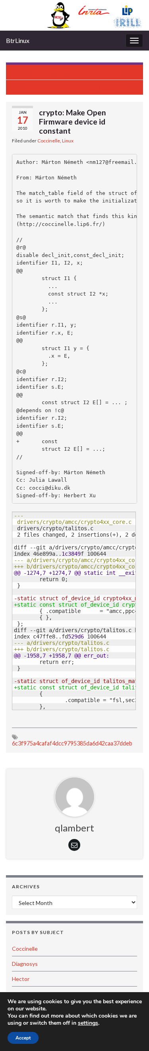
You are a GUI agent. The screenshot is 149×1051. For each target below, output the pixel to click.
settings (88, 1023)
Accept (23, 1038)
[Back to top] (131, 1033)
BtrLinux (17, 40)
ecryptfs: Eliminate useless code (79, 72)
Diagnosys (25, 963)
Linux (68, 141)
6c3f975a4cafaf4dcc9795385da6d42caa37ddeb (72, 743)
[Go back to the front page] (74, 15)
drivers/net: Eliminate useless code (70, 87)
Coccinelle (48, 141)
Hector (20, 978)
